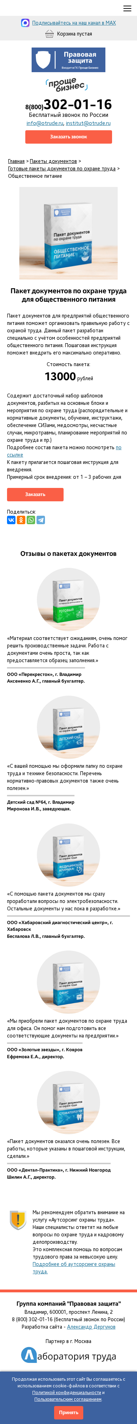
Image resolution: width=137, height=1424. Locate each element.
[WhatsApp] (31, 520)
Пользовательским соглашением (68, 1399)
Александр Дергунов (91, 1327)
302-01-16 (68, 104)
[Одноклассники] (21, 520)
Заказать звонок (68, 137)
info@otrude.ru (45, 123)
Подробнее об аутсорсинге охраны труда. (74, 1268)
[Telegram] (41, 520)
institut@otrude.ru (88, 123)
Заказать (35, 494)
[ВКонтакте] (11, 520)
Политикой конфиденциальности (66, 1392)
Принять (68, 1413)
